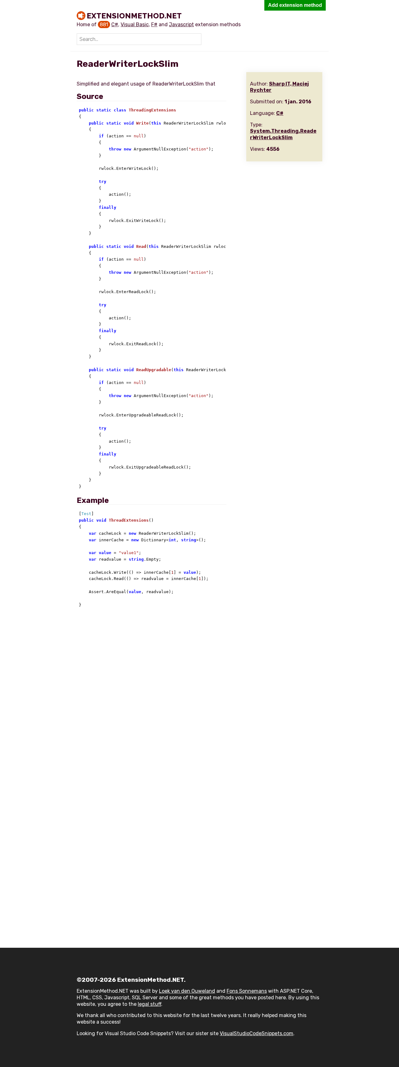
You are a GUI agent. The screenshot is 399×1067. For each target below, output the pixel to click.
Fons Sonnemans (247, 991)
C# (114, 24)
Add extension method (295, 5)
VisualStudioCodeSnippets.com (256, 1033)
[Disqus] (199, 697)
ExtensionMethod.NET (134, 15)
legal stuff (149, 1004)
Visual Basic (135, 24)
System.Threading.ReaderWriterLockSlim (283, 134)
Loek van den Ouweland (187, 991)
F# (154, 24)
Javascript (181, 24)
